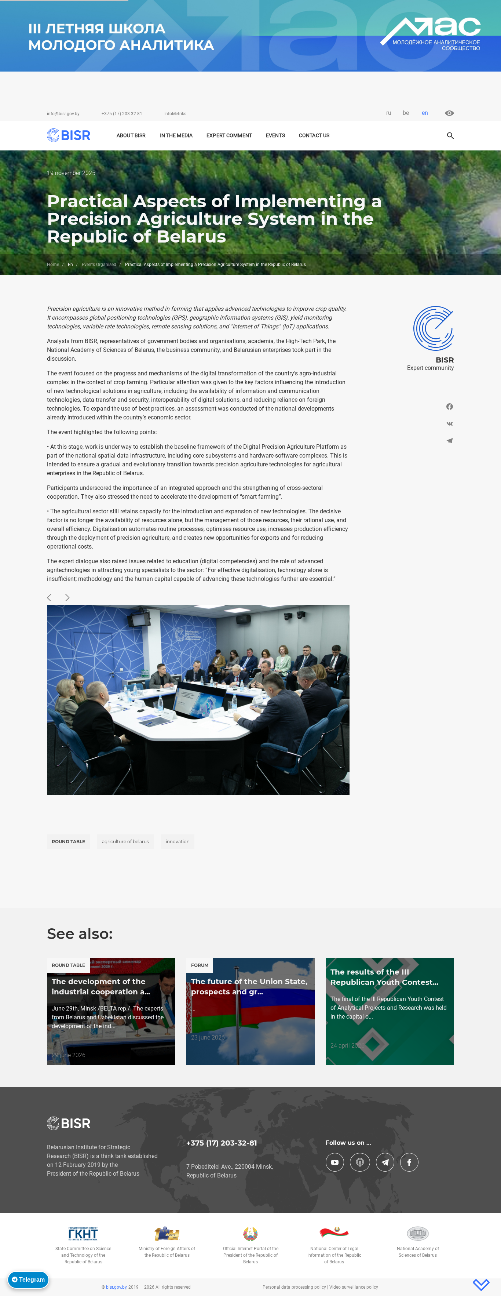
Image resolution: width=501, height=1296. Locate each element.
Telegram (31, 1280)
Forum (199, 965)
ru (388, 112)
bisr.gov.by (116, 1287)
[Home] (72, 135)
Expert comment (229, 135)
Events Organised (99, 264)
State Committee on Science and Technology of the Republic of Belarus (83, 1255)
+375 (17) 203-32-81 (122, 113)
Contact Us (314, 135)
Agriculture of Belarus (125, 841)
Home (53, 264)
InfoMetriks (175, 113)
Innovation (178, 841)
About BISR (131, 135)
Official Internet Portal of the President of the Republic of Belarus (250, 1255)
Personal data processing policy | (296, 1287)
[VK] (407, 423)
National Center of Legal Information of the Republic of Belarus (334, 1255)
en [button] (425, 112)
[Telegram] (407, 440)
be (406, 112)
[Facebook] (407, 408)
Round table (68, 841)
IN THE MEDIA (176, 135)
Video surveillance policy (353, 1287)
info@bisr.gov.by (63, 113)
